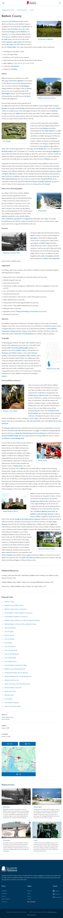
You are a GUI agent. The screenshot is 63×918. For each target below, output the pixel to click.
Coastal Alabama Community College (15, 665)
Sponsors (29, 899)
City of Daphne (9, 631)
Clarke (14, 353)
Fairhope (14, 69)
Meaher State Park (10, 691)
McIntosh (54, 111)
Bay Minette (15, 66)
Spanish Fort (18, 219)
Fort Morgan (10, 32)
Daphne (18, 113)
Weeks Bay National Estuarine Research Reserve (31, 433)
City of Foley (8, 643)
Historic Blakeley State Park (45, 511)
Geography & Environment (8, 10)
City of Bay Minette (10, 628)
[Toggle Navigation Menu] (3, 3)
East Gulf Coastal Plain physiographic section (19, 348)
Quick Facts (4, 901)
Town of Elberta (9, 635)
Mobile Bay (42, 149)
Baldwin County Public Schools (13, 605)
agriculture (34, 238)
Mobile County (21, 350)
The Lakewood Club (33, 421)
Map (20, 774)
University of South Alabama (23, 334)
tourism (24, 26)
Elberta (23, 468)
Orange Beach (27, 219)
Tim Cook (20, 44)
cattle (42, 256)
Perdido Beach (33, 395)
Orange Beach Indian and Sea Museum (27, 519)
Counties (32, 10)
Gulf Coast (7, 39)
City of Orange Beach (10, 650)
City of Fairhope (9, 639)
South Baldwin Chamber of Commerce (16, 616)
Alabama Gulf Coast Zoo (12, 428)
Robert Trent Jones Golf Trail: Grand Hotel (17, 684)
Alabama (15, 21)
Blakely (47, 159)
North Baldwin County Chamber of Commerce (18, 613)
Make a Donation (31, 901)
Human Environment (22, 10)
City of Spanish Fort (10, 661)
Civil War (15, 29)
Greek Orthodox (7, 555)
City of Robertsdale (10, 658)
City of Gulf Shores (10, 646)
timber (46, 258)
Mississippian (6, 93)
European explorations (13, 42)
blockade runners (7, 151)
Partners (29, 896)
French (12, 108)
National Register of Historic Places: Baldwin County (20, 624)
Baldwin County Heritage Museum (41, 514)
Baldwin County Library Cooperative (15, 609)
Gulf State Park (43, 395)
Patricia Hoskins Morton (8, 717)
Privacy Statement (31, 914)
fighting (55, 151)
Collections (4, 893)
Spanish (4, 108)
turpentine (56, 258)
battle (46, 146)
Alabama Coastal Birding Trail (14, 438)
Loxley (46, 219)
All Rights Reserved (52, 912)
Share (11, 744)
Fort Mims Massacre (48, 131)
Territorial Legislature (16, 81)
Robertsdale (12, 47)
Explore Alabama (6, 899)
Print (28, 744)
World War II (49, 179)
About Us (29, 891)
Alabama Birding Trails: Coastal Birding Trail (17, 676)
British (22, 108)
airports (4, 376)
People (29, 893)
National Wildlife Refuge (10, 436)
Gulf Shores (10, 219)
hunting (26, 311)
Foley (3, 219)
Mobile (42, 243)
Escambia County (24, 355)
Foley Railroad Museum (9, 179)
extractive (35, 311)
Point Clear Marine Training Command (37, 181)
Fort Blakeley (22, 32)
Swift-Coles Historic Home (30, 557)
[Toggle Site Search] (59, 3)
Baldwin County (9, 602)
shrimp (16, 466)
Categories (4, 891)
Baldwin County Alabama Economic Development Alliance (22, 620)
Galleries (4, 896)
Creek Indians (43, 128)
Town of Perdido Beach (11, 654)
